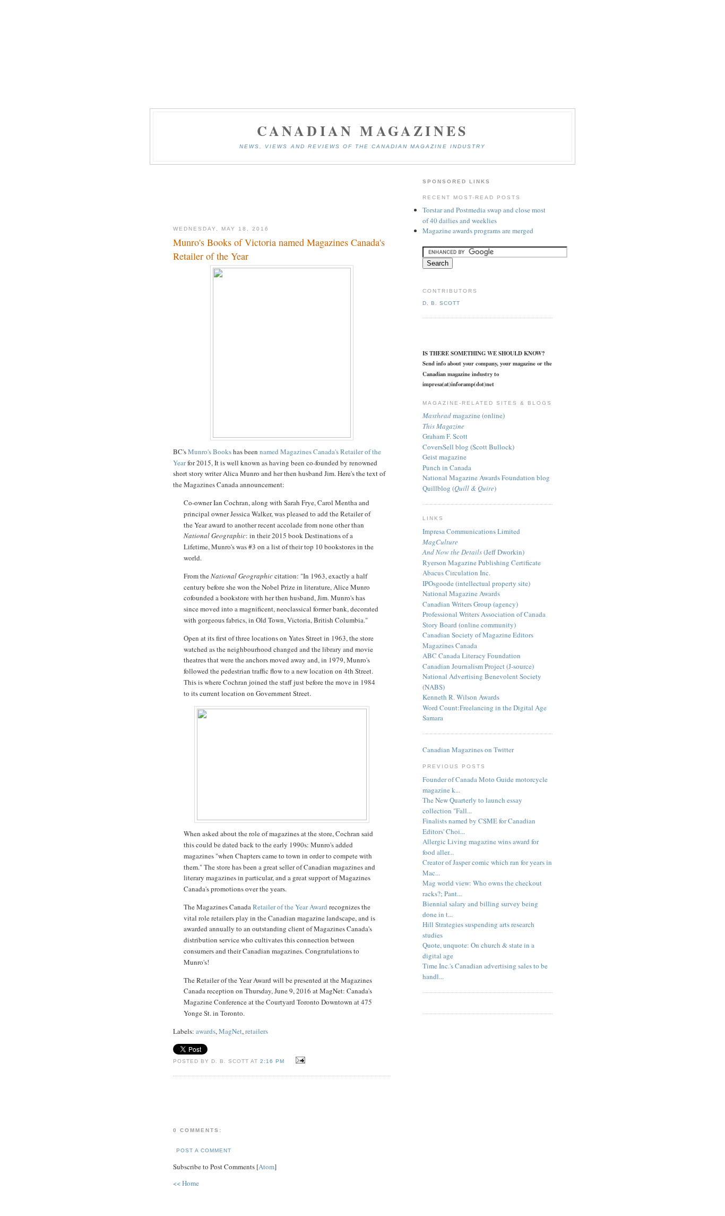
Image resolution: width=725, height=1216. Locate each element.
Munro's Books (209, 451)
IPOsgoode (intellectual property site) (476, 583)
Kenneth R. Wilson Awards (460, 697)
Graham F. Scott (445, 436)
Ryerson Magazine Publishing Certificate (481, 562)
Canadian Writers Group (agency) (470, 604)
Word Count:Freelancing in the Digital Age (484, 707)
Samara (432, 717)
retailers (256, 1031)
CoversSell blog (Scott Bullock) (468, 447)
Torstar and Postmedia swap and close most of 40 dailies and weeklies (484, 215)
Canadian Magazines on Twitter (468, 749)
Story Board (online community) (469, 625)
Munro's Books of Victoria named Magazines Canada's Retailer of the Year (279, 249)
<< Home (186, 1183)
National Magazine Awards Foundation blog (486, 477)
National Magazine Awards (461, 593)
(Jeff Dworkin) (473, 552)
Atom (266, 1166)
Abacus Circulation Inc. (456, 572)
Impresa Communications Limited (471, 531)
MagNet (230, 1031)
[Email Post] (298, 1060)
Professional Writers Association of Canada (484, 614)
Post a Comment (203, 1150)
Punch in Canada (446, 467)
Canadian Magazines (363, 131)
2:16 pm (273, 1061)
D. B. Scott (441, 303)
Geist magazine (444, 457)
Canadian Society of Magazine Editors (477, 635)
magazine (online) (463, 415)
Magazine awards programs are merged (477, 230)
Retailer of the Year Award (290, 907)
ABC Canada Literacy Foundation (471, 655)
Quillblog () (459, 488)
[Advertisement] (282, 195)
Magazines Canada (449, 645)
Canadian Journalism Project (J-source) (478, 666)
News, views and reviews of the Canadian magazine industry (362, 146)
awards (205, 1031)
